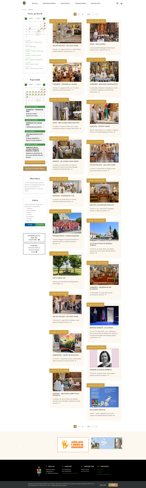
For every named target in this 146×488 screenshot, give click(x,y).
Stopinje (78, 37)
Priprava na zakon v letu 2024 (83, 28)
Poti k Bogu (79, 34)
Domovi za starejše (81, 61)
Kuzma (29, 212)
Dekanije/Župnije (49, 3)
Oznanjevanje (80, 3)
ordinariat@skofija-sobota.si (70, 473)
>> (96, 426)
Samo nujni (103, 485)
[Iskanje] (117, 3)
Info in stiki (100, 469)
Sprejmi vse (113, 485)
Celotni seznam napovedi (35, 162)
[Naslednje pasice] (122, 446)
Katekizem (79, 11)
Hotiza (29, 214)
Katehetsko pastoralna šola (83, 20)
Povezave (100, 472)
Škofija (35, 3)
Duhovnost (65, 3)
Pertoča (29, 220)
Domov (24, 9)
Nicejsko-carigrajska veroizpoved (70, 16)
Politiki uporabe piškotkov (59, 485)
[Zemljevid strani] (121, 3)
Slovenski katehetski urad (83, 14)
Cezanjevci (30, 216)
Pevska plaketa (96, 21)
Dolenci (29, 208)
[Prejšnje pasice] (23, 446)
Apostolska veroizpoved (68, 13)
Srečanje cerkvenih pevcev (99, 25)
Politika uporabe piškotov (104, 474)
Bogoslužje (95, 3)
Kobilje (29, 218)
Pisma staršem (80, 17)
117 (88, 426)
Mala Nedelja (31, 210)
